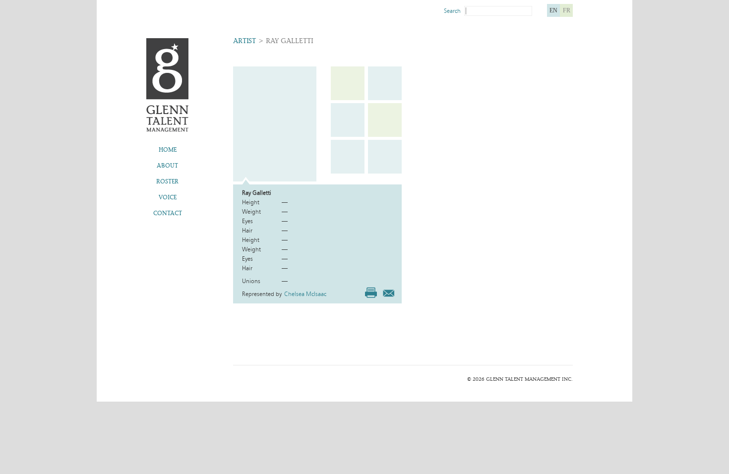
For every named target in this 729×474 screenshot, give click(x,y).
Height (250, 202)
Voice (168, 197)
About (167, 165)
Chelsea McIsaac (305, 294)
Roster (167, 181)
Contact (167, 213)
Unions (251, 281)
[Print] (371, 292)
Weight (251, 211)
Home (168, 149)
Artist (244, 41)
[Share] (388, 291)
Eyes (247, 221)
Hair (247, 230)
